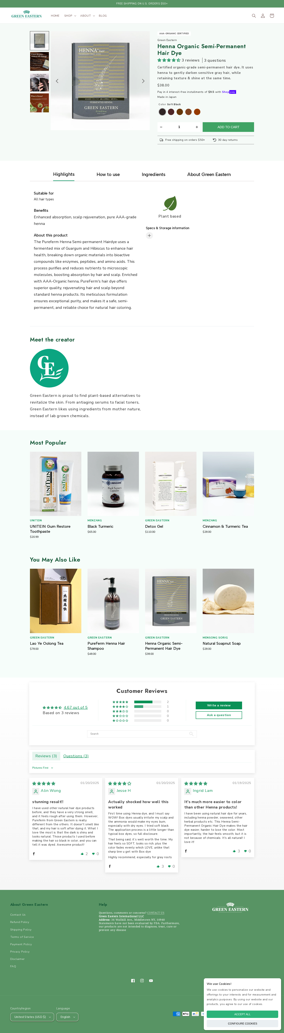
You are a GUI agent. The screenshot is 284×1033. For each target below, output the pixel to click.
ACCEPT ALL (242, 1014)
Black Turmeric (100, 526)
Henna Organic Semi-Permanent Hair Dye (164, 646)
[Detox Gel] (170, 484)
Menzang (95, 520)
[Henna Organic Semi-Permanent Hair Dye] (170, 601)
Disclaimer (17, 959)
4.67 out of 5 (76, 707)
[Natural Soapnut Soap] (228, 601)
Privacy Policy (20, 952)
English (65, 1017)
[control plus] (197, 127)
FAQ (13, 966)
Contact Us (18, 915)
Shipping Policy (21, 929)
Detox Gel (154, 526)
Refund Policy (19, 922)
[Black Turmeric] (113, 484)
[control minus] (160, 127)
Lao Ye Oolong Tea (46, 643)
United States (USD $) (30, 1017)
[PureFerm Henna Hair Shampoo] (113, 601)
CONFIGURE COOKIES (242, 1023)
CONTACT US (155, 912)
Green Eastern (157, 520)
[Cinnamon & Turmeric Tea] (228, 484)
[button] (70, 15)
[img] (43, 783)
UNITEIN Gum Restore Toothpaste (50, 529)
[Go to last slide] (57, 81)
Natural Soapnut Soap (222, 643)
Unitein (36, 520)
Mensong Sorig (215, 637)
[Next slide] (143, 81)
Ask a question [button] (219, 715)
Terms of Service (22, 937)
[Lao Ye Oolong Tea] (55, 601)
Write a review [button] (219, 705)
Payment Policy (21, 944)
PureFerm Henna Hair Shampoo (106, 646)
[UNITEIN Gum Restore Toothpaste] (55, 484)
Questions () (76, 756)
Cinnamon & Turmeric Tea (225, 526)
